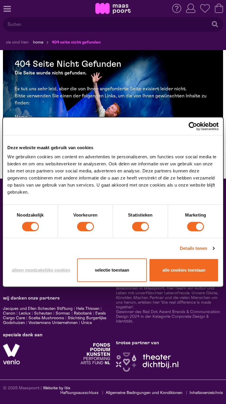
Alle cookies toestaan (183, 269)
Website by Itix (56, 388)
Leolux (25, 313)
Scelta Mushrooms (45, 318)
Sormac (63, 313)
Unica (86, 323)
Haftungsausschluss (79, 393)
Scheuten (43, 313)
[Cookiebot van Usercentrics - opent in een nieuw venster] (193, 126)
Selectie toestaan (112, 269)
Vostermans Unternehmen (53, 323)
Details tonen (193, 248)
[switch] (85, 226)
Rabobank (83, 313)
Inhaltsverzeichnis (206, 393)
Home (38, 42)
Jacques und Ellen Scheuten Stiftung (38, 309)
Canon (9, 313)
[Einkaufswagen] (219, 8)
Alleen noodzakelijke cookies (41, 269)
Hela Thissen (87, 309)
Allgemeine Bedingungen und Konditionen (144, 393)
